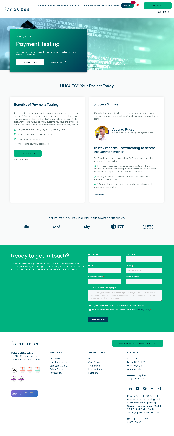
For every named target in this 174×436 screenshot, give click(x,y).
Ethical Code (139, 409)
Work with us (134, 365)
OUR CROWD (75, 6)
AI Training (55, 358)
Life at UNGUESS (136, 362)
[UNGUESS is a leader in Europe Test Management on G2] (13, 379)
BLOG (116, 6)
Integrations (95, 369)
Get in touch (134, 369)
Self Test (127, 6)
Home (19, 37)
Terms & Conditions (149, 412)
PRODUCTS (43, 6)
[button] (158, 5)
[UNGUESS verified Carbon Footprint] (14, 370)
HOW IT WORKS (60, 6)
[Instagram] (159, 388)
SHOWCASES (103, 6)
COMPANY (88, 6)
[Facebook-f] (152, 388)
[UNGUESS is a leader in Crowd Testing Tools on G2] (22, 370)
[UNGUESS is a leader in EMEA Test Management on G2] (21, 379)
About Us (132, 358)
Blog (91, 358)
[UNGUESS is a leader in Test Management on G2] (30, 370)
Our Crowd (94, 362)
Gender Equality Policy (139, 406)
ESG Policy (150, 396)
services (30, 37)
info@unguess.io (136, 378)
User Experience (59, 362)
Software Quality (59, 365)
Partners (93, 373)
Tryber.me (94, 365)
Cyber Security (58, 369)
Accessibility (56, 373)
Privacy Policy (134, 396)
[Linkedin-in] (130, 388)
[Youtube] (137, 388)
